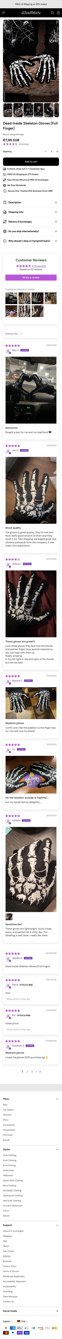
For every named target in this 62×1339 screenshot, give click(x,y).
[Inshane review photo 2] (9, 916)
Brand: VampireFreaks (13, 134)
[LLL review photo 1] (31, 775)
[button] (36, 1072)
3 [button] (32, 1071)
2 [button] (27, 1071)
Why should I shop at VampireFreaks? (29, 240)
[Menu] (4, 12)
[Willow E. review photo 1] (31, 603)
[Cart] (58, 12)
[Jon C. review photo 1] (31, 490)
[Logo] (31, 13)
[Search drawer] (52, 12)
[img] (12, 345)
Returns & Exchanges (20, 221)
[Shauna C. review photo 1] (31, 703)
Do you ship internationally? (23, 231)
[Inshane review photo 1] (31, 869)
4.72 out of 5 (39, 266)
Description (14, 202)
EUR (23, 1321)
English (6, 1321)
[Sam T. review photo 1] (31, 390)
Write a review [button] (31, 277)
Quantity (7, 151)
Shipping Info (15, 212)
